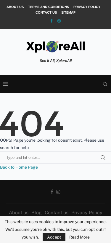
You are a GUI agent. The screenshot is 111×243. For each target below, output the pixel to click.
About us (15, 7)
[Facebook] (51, 21)
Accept (54, 237)
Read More (79, 237)
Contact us (46, 12)
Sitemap (68, 12)
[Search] (105, 84)
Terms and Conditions (48, 7)
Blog (36, 212)
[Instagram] (59, 21)
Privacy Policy (86, 7)
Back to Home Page (19, 167)
